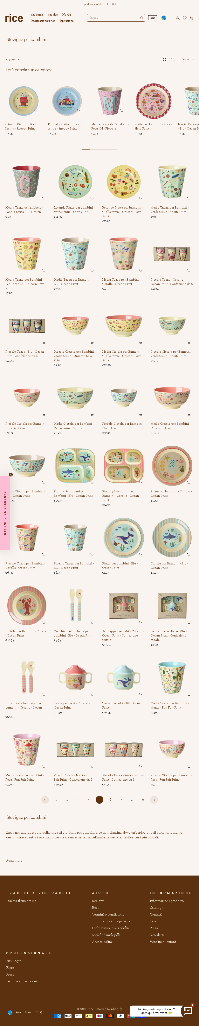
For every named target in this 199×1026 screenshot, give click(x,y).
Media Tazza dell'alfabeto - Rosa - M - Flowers (110, 126)
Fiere (10, 967)
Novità (66, 14)
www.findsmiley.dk (106, 935)
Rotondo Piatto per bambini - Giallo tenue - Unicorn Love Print (122, 212)
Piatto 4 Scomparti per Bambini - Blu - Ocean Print (73, 493)
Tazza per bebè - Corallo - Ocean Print (72, 705)
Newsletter (158, 935)
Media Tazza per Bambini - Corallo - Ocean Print (121, 281)
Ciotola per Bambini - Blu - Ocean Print (169, 565)
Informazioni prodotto (167, 901)
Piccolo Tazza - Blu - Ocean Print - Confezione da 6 (24, 354)
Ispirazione (67, 20)
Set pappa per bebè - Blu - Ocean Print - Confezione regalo (169, 635)
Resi (95, 907)
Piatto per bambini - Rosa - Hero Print (153, 126)
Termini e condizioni (108, 914)
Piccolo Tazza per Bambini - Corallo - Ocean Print (25, 565)
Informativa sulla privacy (111, 921)
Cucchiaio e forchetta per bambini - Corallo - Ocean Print (23, 707)
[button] (36, 87)
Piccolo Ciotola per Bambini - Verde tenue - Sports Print (171, 354)
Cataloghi (157, 907)
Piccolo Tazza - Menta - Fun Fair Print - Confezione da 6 (73, 777)
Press (154, 928)
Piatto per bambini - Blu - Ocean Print (120, 565)
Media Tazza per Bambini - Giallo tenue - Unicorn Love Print (24, 284)
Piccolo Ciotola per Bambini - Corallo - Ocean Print (26, 426)
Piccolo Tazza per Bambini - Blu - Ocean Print (74, 565)
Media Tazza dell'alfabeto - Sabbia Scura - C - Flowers (24, 209)
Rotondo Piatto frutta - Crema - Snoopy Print (20, 126)
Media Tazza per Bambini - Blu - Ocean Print (73, 281)
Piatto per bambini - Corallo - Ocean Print (171, 493)
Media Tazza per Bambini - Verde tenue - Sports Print (170, 209)
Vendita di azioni (163, 942)
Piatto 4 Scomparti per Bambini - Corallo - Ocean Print (120, 496)
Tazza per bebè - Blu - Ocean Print (122, 705)
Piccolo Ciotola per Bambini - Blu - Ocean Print (123, 426)
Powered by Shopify (108, 1008)
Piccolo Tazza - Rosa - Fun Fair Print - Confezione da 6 (123, 777)
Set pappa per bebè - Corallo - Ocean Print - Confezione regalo (123, 635)
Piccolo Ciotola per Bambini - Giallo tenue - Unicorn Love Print (74, 356)
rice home (37, 14)
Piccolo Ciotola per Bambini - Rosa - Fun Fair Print (171, 777)
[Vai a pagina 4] (45, 800)
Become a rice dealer (21, 981)
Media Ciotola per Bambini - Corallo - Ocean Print (170, 426)
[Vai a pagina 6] (154, 800)
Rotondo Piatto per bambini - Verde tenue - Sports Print (74, 209)
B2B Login (13, 961)
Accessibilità (102, 942)
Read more (14, 860)
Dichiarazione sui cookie (111, 928)
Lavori (155, 921)
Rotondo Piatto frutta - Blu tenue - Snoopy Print (66, 126)
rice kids (53, 14)
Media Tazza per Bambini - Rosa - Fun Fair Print (24, 777)
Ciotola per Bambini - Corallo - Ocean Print (26, 633)
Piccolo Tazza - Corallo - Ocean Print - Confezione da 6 (172, 281)
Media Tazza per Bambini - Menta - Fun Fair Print (170, 705)
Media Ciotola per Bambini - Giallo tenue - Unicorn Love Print (122, 356)
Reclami (98, 901)
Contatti (156, 914)
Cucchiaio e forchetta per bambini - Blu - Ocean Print (73, 633)
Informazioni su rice (43, 20)
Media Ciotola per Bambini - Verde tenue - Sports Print (74, 426)
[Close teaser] (11, 474)
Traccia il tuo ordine (21, 901)
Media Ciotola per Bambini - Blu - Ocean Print (25, 493)
